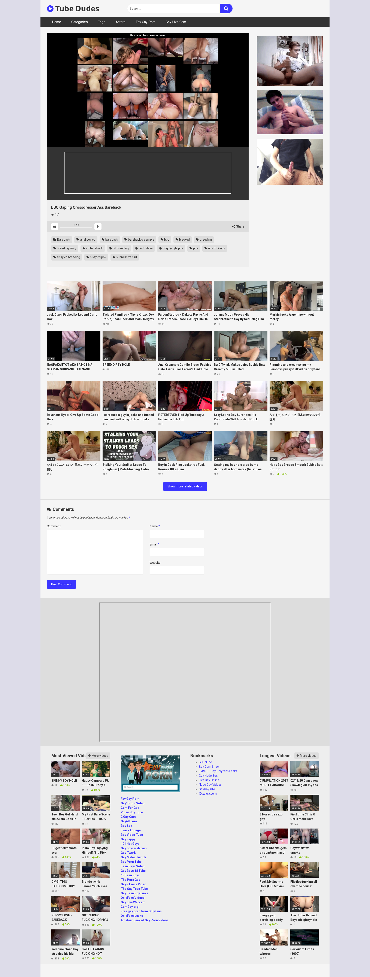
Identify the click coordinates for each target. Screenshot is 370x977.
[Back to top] (355, 964)
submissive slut (126, 257)
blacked (184, 239)
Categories (79, 22)
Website (155, 562)
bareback (111, 239)
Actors (120, 22)
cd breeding (120, 248)
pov (195, 248)
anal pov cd (87, 239)
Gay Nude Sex (208, 775)
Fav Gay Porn (145, 22)
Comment (54, 526)
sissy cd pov (98, 257)
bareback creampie (140, 239)
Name (155, 526)
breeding (205, 239)
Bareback (63, 239)
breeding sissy (66, 248)
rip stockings (216, 248)
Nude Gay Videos (210, 784)
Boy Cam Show (209, 766)
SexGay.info (207, 789)
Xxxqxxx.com (208, 793)
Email (154, 544)
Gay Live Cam (176, 22)
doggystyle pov (172, 248)
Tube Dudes (76, 8)
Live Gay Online (209, 780)
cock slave (145, 248)
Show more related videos (185, 486)
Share (240, 226)
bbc (166, 239)
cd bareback (94, 248)
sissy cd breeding (68, 257)
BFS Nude (205, 762)
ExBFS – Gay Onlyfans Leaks (218, 771)
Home (56, 22)
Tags (101, 22)
